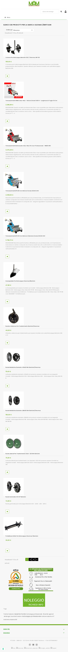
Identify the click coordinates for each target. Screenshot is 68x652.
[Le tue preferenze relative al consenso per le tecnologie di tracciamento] (3, 649)
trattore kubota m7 (47, 616)
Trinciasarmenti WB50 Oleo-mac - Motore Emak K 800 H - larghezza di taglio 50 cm (31, 100)
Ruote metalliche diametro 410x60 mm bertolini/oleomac (23, 367)
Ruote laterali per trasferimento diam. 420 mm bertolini (23, 453)
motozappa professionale (31, 616)
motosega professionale (34, 614)
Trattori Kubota (8, 614)
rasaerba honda (20, 614)
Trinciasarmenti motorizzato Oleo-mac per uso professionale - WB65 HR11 (28, 146)
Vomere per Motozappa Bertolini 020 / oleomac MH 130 (23, 57)
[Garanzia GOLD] (15, 580)
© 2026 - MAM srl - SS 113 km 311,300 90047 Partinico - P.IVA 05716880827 (34, 640)
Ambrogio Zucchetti (10, 616)
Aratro (19, 616)
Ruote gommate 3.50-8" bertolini (16, 497)
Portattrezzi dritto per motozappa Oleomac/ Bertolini (22, 536)
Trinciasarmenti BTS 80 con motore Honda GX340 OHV (22, 191)
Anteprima (7, 76)
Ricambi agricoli (48, 614)
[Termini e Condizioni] (41, 580)
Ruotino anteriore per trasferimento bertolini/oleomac (22, 326)
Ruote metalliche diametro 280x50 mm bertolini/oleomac (23, 410)
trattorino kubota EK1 (10, 619)
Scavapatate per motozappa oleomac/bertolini (20, 281)
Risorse (6, 633)
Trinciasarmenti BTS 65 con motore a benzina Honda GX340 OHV (25, 236)
